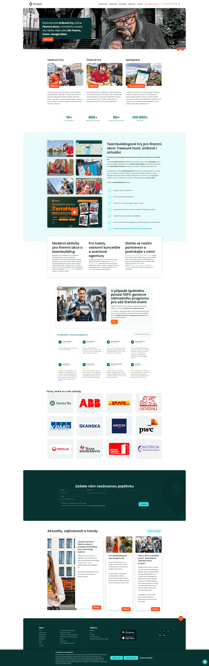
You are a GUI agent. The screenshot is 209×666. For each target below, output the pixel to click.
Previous (178, 49)
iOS (91, 632)
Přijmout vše (117, 658)
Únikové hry (113, 4)
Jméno (62, 490)
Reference (131, 4)
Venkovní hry (103, 4)
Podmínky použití (95, 637)
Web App (92, 635)
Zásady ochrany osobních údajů (99, 639)
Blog (40, 641)
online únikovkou (69, 269)
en (179, 4)
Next (182, 49)
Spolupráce (123, 4)
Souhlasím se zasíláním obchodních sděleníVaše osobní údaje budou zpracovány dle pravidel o (83, 504)
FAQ (40, 643)
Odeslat (143, 504)
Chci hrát (48, 37)
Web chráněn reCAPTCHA (67, 643)
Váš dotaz (89, 490)
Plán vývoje (63, 641)
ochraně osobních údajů (98, 505)
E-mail (62, 496)
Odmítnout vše (131, 658)
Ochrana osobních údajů (67, 630)
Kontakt (139, 4)
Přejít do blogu (154, 531)
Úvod (40, 630)
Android (92, 630)
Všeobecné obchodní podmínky (69, 635)
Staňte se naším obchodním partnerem (138, 255)
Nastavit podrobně (146, 658)
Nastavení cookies (65, 632)
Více (114, 322)
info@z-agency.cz (153, 4)
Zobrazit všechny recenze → (143, 334)
